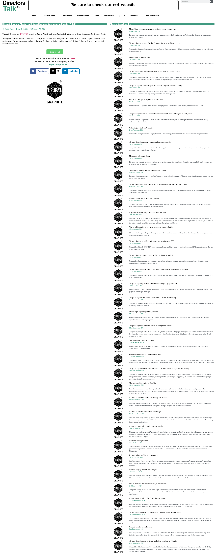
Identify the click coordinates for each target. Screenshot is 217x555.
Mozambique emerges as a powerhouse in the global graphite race (152, 29)
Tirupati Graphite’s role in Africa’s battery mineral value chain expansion (155, 512)
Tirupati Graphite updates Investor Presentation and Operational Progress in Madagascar (160, 114)
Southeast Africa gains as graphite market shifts (146, 100)
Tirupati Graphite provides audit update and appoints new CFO (151, 241)
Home (33, 15)
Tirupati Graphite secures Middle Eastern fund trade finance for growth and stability (159, 368)
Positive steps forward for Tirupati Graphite (144, 354)
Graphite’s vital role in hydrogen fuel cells (144, 198)
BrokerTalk (109, 15)
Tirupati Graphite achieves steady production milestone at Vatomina (153, 541)
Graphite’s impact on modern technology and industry (148, 397)
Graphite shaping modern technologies (142, 470)
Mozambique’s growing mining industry (143, 312)
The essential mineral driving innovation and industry (148, 170)
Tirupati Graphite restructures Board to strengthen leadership (150, 326)
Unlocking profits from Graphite (140, 128)
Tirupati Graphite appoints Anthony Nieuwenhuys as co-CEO (151, 255)
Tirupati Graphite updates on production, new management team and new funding (158, 184)
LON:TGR (24, 34)
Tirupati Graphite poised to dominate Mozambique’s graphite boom (153, 283)
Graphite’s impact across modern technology (145, 412)
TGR (43, 29)
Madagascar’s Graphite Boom (139, 156)
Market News (49, 15)
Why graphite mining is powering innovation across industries (151, 227)
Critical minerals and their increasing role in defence (148, 484)
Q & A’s (122, 15)
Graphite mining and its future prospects (143, 455)
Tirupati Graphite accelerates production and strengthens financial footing (155, 85)
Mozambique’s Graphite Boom (140, 57)
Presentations (83, 15)
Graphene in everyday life (138, 441)
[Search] (211, 1)
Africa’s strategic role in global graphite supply (146, 426)
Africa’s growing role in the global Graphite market (147, 498)
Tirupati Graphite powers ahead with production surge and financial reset (155, 43)
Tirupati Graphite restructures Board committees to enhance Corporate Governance (158, 269)
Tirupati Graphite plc (57, 64)
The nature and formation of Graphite (142, 383)
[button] (39, 71)
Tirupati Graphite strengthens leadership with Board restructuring (152, 298)
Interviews (67, 15)
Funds (96, 15)
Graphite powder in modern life (140, 527)
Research (134, 15)
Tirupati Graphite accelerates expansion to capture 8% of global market (154, 71)
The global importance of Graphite (141, 340)
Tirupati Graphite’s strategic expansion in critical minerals (150, 142)
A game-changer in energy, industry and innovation (147, 212)
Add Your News (152, 15)
